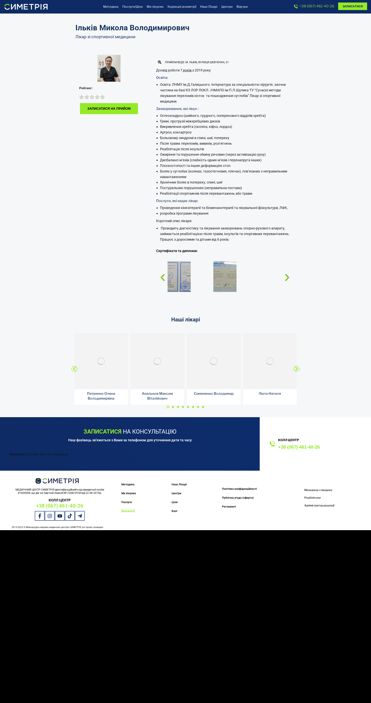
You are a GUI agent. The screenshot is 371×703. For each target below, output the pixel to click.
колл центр (288, 440)
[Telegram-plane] (80, 516)
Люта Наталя (270, 393)
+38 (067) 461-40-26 (317, 6)
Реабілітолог (312, 497)
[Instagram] (49, 516)
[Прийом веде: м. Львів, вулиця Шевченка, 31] (159, 62)
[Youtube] (60, 516)
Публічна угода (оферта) (238, 497)
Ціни (175, 502)
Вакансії (128, 511)
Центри (176, 493)
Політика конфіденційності (239, 488)
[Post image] (101, 361)
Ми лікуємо (128, 493)
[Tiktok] (70, 516)
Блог (175, 511)
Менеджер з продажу (318, 490)
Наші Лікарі (179, 484)
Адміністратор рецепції (319, 505)
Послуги (126, 502)
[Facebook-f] (39, 516)
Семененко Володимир (214, 393)
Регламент (229, 506)
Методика (127, 484)
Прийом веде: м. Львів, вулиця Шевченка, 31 (197, 62)
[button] (162, 277)
